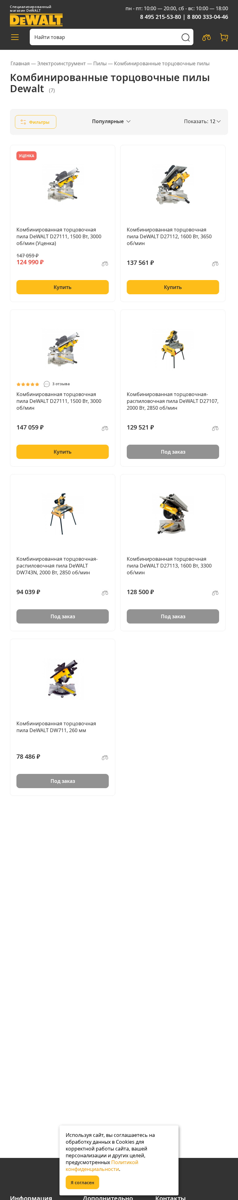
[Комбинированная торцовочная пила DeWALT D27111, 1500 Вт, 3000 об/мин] (62, 349)
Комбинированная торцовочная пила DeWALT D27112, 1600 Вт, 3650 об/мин (169, 236)
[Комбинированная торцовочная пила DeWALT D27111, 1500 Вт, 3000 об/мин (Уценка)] (62, 185)
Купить (63, 287)
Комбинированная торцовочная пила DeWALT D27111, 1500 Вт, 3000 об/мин (58, 401)
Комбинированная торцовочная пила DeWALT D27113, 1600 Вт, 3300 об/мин (169, 565)
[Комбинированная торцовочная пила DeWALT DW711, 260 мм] (62, 679)
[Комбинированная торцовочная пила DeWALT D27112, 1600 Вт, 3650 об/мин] (173, 185)
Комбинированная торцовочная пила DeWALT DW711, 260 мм (56, 727)
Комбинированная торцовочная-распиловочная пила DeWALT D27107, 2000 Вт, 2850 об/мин (172, 401)
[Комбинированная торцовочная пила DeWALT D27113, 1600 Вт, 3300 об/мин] (173, 514)
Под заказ (173, 451)
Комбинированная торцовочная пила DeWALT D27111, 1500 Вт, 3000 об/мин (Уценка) (58, 236)
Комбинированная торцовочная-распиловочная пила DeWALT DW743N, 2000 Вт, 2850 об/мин (57, 565)
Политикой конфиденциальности (102, 1165)
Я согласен (82, 1182)
